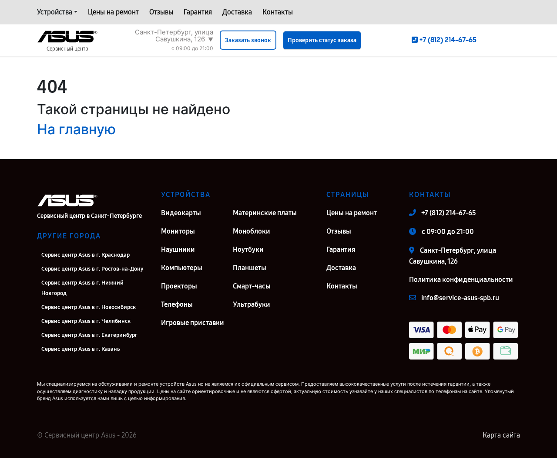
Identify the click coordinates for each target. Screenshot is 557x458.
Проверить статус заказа (322, 40)
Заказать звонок (248, 40)
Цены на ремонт (113, 12)
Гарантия (198, 12)
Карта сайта (501, 435)
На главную (76, 129)
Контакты (277, 12)
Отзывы (161, 12)
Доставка (237, 12)
